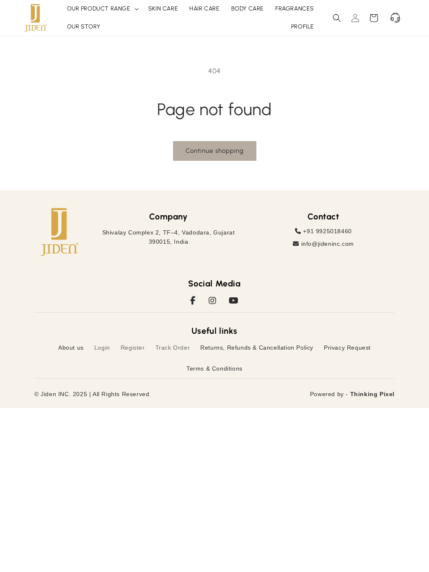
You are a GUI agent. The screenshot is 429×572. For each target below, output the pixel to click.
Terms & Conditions (214, 368)
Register (133, 347)
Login (102, 347)
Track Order (172, 347)
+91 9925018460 (326, 231)
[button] (102, 9)
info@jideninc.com (326, 243)
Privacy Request (347, 347)
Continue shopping (215, 151)
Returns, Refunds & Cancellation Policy (256, 347)
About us (71, 347)
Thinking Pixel (372, 394)
